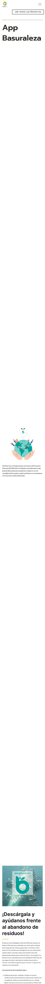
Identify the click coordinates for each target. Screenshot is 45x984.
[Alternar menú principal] (40, 4)
